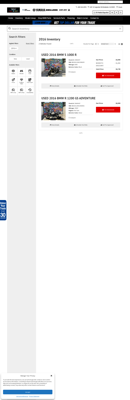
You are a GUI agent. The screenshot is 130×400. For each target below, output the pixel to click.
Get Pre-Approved (107, 86)
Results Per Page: (88, 44)
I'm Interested (109, 75)
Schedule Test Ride (81, 86)
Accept (27, 392)
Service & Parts (59, 18)
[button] (51, 376)
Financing (71, 18)
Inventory (19, 18)
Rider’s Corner (82, 18)
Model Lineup (30, 18)
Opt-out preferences (22, 396)
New (15, 59)
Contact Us (94, 18)
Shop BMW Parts (44, 18)
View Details (55, 86)
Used (28, 59)
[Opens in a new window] (112, 12)
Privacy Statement (34, 396)
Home (10, 18)
